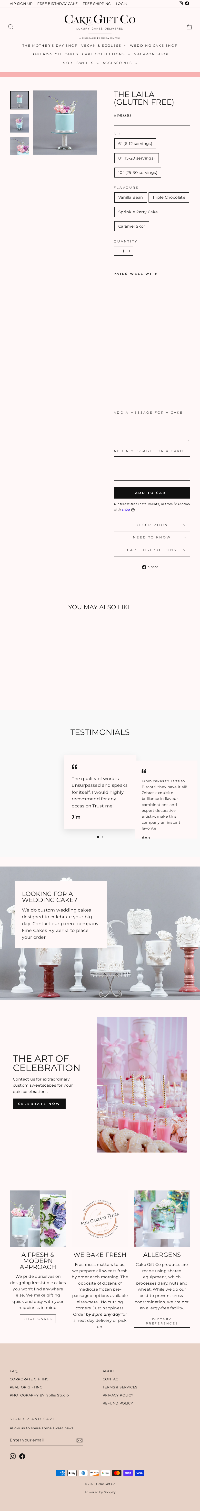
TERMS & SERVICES (120, 1387)
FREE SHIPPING (97, 4)
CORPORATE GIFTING (29, 1379)
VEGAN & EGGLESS (102, 45)
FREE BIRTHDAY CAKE (57, 4)
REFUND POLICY (118, 1403)
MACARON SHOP (151, 54)
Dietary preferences (162, 1321)
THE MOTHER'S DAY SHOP (50, 45)
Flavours (126, 187)
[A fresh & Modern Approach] (38, 1218)
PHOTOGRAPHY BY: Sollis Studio (39, 1395)
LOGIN (122, 4)
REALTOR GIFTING (26, 1387)
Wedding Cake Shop (154, 45)
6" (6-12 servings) (135, 143)
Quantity (126, 241)
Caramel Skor (131, 226)
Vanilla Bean (130, 197)
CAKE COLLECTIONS (104, 54)
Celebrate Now (39, 1104)
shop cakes (38, 1319)
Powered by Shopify (100, 1492)
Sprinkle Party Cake (138, 212)
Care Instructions (152, 550)
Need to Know (152, 537)
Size (119, 134)
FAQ (14, 1371)
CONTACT (111, 1379)
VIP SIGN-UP (21, 4)
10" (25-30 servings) (137, 172)
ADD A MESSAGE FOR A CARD (149, 451)
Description (152, 525)
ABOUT (109, 1371)
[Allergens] (162, 1218)
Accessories (118, 63)
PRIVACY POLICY (118, 1395)
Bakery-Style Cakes (55, 54)
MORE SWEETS (79, 63)
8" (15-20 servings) (136, 158)
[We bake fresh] (100, 1218)
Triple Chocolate (168, 197)
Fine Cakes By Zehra (45, 930)
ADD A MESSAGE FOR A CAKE (148, 412)
